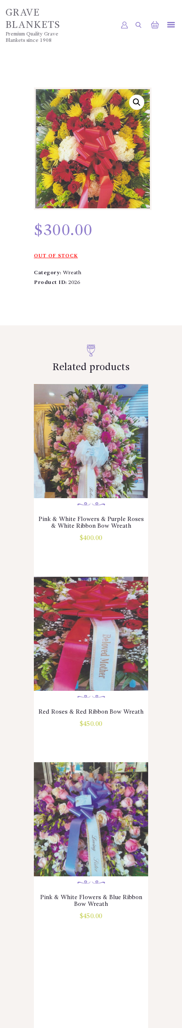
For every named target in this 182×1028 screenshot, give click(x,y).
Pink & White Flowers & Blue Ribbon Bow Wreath (91, 900)
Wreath (72, 272)
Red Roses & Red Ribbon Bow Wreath (91, 712)
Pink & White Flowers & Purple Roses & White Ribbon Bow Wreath (91, 522)
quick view (91, 452)
